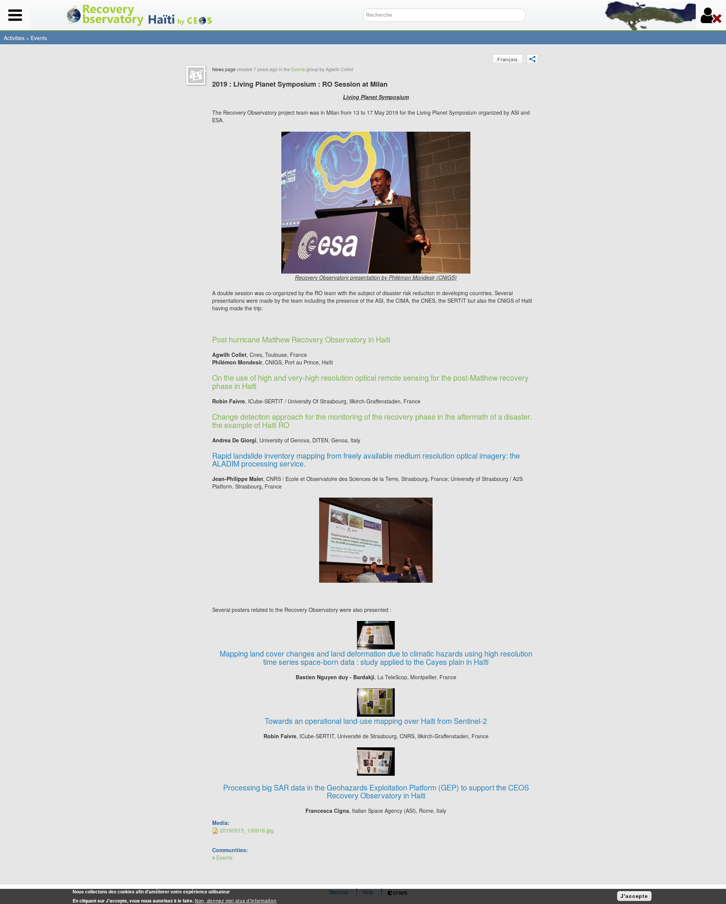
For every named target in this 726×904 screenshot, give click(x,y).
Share (532, 59)
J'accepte (634, 896)
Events (39, 38)
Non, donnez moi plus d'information (235, 900)
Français (507, 59)
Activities (14, 38)
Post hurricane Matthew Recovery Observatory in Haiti (301, 339)
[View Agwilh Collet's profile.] (195, 75)
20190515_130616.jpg (247, 830)
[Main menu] (15, 15)
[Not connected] (711, 15)
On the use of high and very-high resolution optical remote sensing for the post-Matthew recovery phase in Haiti (370, 381)
